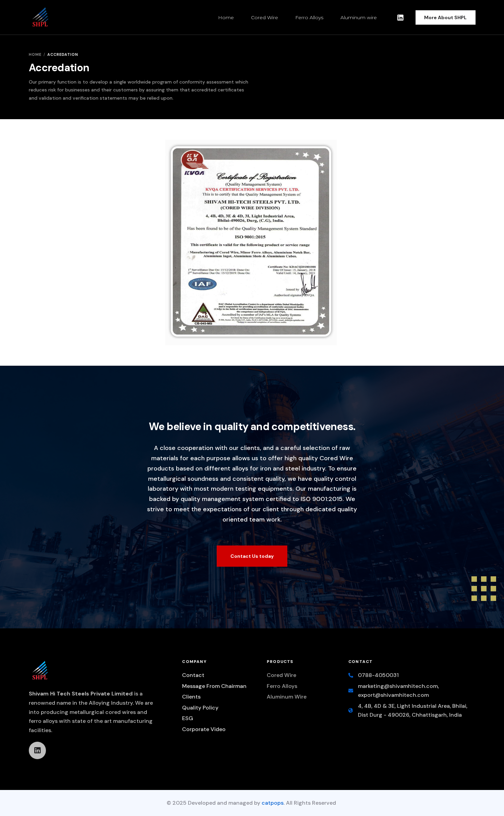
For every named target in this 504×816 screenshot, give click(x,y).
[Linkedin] (37, 750)
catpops (273, 802)
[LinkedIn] (400, 17)
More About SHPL (445, 17)
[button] (252, 556)
